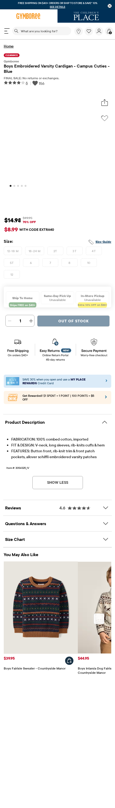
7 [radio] (50, 263)
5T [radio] (12, 263)
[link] (78, 31)
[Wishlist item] (90, 34)
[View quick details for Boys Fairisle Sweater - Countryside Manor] (69, 660)
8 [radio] (69, 263)
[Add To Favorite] (104, 118)
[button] (89, 31)
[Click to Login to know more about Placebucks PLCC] (106, 398)
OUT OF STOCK (73, 321)
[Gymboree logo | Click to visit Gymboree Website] (28, 16)
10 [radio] (88, 263)
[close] (110, 6)
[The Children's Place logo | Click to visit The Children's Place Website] (86, 16)
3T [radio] (74, 251)
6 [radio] (31, 263)
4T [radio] (94, 251)
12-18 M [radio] (12, 251)
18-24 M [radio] (35, 251)
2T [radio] (55, 251)
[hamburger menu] (7, 31)
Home (9, 46)
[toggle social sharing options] (104, 103)
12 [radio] (11, 274)
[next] (99, 618)
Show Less (57, 482)
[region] (57, 4)
